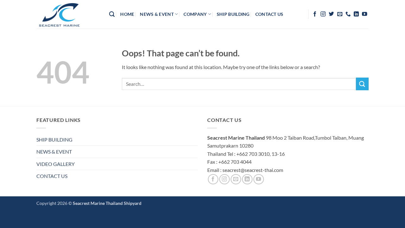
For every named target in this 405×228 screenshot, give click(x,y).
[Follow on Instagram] (323, 14)
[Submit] (362, 84)
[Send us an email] (339, 14)
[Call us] (348, 14)
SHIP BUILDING (54, 139)
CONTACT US (51, 176)
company (195, 14)
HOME (127, 14)
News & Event (156, 14)
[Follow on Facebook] (314, 14)
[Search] (112, 14)
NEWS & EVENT (54, 152)
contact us (269, 14)
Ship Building (233, 14)
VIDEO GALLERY (55, 164)
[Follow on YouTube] (364, 14)
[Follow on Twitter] (331, 14)
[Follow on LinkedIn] (356, 14)
